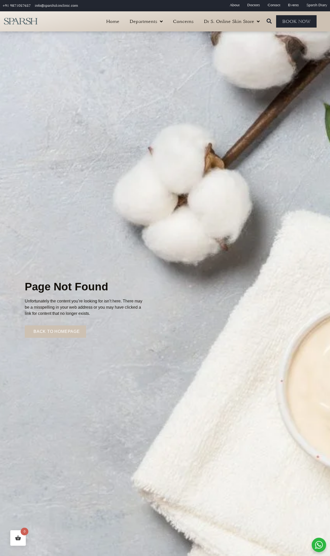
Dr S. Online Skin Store (229, 21)
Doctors (253, 5)
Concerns (183, 21)
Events (293, 5)
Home (112, 21)
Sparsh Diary (317, 5)
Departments (143, 21)
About (235, 5)
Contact (274, 5)
